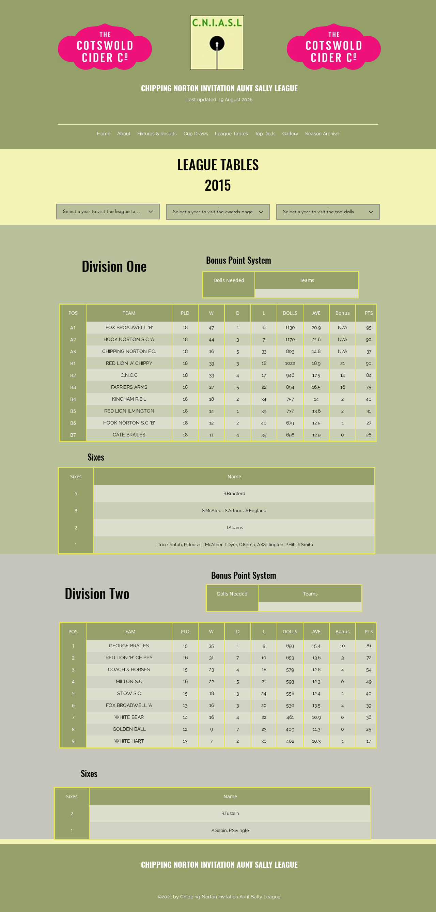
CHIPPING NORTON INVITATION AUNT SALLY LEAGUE (219, 87)
